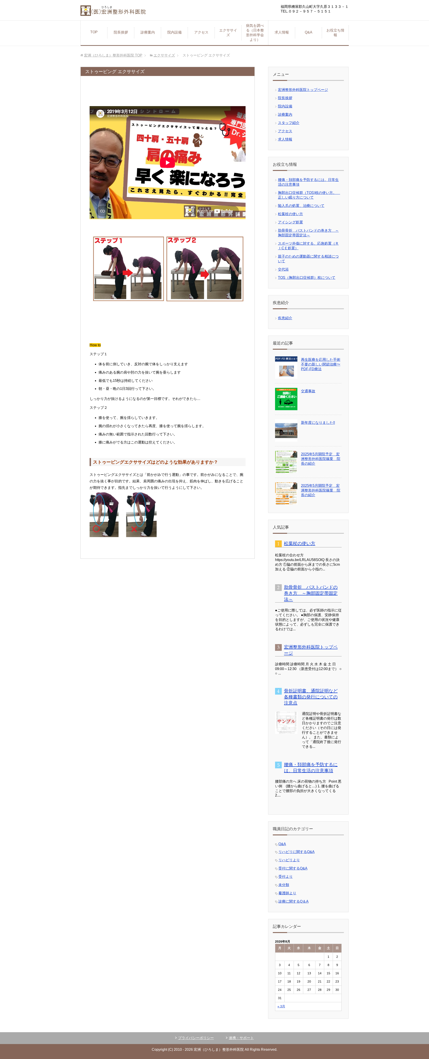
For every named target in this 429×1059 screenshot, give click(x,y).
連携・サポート (241, 1038)
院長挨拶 (121, 32)
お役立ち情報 (335, 32)
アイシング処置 (290, 222)
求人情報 (282, 32)
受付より (285, 876)
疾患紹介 (285, 318)
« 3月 (281, 1006)
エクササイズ (228, 32)
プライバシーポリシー (196, 1038)
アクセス (201, 32)
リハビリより (289, 860)
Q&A (310, 32)
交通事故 (308, 391)
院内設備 (174, 32)
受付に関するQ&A (292, 868)
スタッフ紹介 (288, 123)
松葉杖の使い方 (290, 214)
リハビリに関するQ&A (296, 852)
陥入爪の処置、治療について (301, 206)
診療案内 (148, 32)
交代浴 (283, 269)
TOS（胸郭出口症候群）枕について (306, 277)
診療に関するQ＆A (293, 901)
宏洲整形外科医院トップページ (303, 90)
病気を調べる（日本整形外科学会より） (255, 33)
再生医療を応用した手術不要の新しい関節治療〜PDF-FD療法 (320, 364)
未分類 (283, 885)
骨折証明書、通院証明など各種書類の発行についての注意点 (311, 696)
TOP (94, 32)
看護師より (287, 893)
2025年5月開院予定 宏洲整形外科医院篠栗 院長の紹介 (320, 458)
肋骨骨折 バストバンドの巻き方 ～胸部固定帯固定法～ (311, 593)
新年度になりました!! (318, 422)
